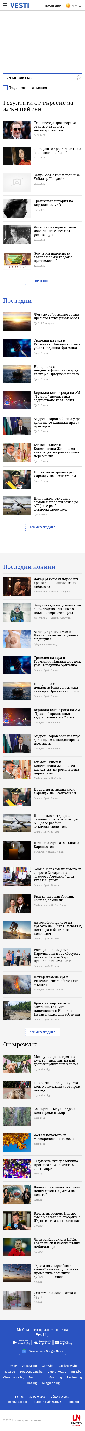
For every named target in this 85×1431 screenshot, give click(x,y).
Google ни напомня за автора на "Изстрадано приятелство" (53, 257)
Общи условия (60, 1397)
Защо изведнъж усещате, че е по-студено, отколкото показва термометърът (57, 609)
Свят (37, 670)
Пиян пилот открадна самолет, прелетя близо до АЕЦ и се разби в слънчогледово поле (56, 504)
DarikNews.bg (68, 1366)
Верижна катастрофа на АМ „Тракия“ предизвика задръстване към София (57, 396)
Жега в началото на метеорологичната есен (54, 1137)
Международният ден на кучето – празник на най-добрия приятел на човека (56, 1060)
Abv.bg (12, 1366)
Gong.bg (47, 1366)
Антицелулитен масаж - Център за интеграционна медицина (56, 635)
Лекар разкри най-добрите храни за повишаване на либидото (56, 583)
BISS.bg (76, 1371)
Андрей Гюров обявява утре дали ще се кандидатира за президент (57, 422)
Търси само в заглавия (28, 87)
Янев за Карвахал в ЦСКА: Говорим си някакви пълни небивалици (57, 1243)
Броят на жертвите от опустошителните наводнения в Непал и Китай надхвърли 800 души (57, 1009)
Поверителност (16, 1402)
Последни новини (29, 566)
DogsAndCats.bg (31, 1371)
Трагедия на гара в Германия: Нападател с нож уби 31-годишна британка (57, 344)
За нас (19, 1397)
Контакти (73, 1402)
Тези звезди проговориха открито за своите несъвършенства (55, 126)
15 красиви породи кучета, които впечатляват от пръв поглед (57, 1086)
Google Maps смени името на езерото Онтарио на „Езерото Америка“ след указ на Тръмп (58, 874)
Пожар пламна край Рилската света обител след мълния (57, 981)
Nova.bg (9, 1371)
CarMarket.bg (57, 1371)
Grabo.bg (55, 1377)
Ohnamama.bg (13, 1377)
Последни (53, 5)
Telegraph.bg (51, 1383)
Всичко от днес (42, 527)
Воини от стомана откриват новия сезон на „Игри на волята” (57, 1191)
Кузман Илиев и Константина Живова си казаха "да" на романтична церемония (56, 450)
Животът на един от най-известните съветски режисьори (55, 231)
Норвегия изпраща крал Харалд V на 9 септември (55, 474)
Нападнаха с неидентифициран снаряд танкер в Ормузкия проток (56, 370)
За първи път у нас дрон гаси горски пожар (54, 1111)
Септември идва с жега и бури (55, 1295)
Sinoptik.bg (36, 1377)
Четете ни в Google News (46, 1351)
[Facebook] (42, 1407)
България (39, 722)
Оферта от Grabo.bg (45, 644)
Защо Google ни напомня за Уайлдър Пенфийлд (57, 177)
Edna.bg (31, 1383)
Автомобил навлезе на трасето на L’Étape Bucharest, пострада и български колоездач (58, 928)
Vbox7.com (29, 1366)
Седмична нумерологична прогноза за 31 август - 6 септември (56, 1165)
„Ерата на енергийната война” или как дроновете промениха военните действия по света (56, 1271)
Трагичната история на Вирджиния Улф (53, 203)
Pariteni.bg (74, 1377)
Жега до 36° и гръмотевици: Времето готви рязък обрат (57, 316)
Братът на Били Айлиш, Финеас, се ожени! (54, 898)
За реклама (37, 1397)
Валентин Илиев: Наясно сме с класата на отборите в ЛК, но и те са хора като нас (57, 1217)
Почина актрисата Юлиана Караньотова (56, 845)
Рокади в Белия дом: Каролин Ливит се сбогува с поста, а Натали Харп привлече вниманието (57, 955)
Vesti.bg (19, 5)
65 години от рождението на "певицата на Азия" (57, 151)
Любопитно (40, 591)
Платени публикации (47, 1402)
